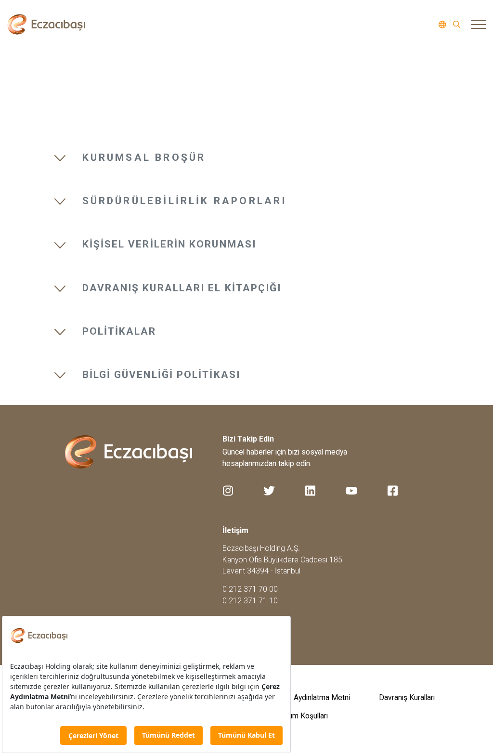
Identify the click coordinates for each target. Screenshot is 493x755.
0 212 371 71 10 (250, 600)
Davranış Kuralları (407, 697)
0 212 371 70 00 (250, 589)
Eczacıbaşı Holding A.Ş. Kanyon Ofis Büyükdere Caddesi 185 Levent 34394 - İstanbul (282, 559)
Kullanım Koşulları (300, 715)
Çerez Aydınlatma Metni (311, 697)
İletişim (235, 530)
